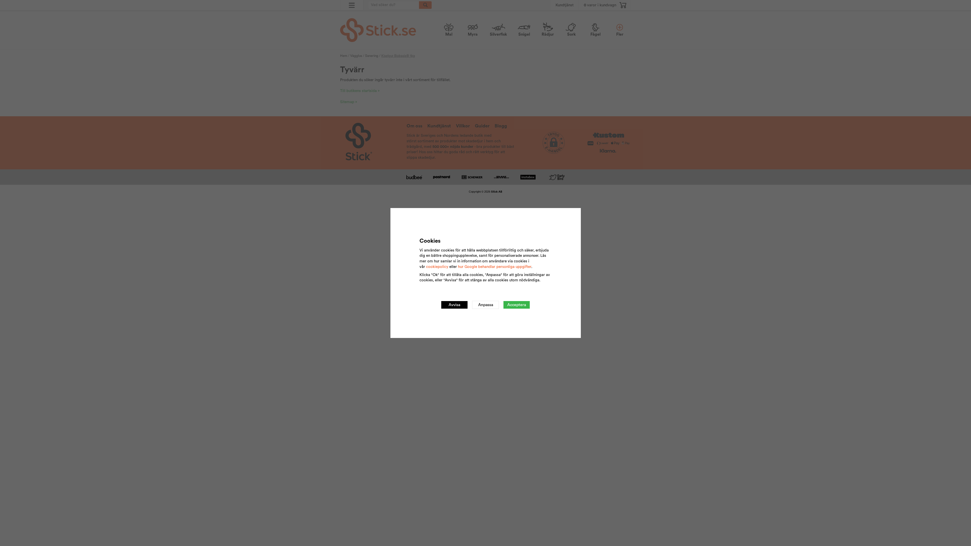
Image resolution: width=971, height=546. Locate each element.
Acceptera (516, 305)
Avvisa (454, 305)
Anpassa (485, 305)
